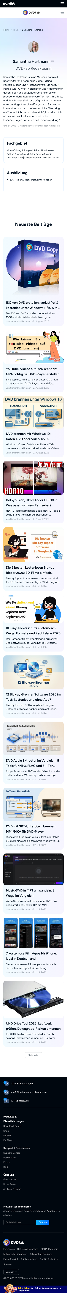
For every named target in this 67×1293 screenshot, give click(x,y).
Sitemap (7, 1264)
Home (6, 29)
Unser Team (9, 1184)
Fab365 (7, 1135)
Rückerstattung (29, 1259)
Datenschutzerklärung (41, 1254)
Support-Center (11, 1152)
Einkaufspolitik (10, 1259)
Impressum (9, 1249)
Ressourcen (9, 1157)
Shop (6, 1130)
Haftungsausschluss (27, 1249)
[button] (42, 1222)
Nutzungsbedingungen (15, 1254)
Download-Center (12, 1126)
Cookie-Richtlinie (49, 1259)
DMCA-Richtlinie (49, 1249)
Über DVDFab (10, 1179)
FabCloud (8, 1140)
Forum (6, 1162)
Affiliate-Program (12, 1189)
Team (15, 29)
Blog (5, 1166)
